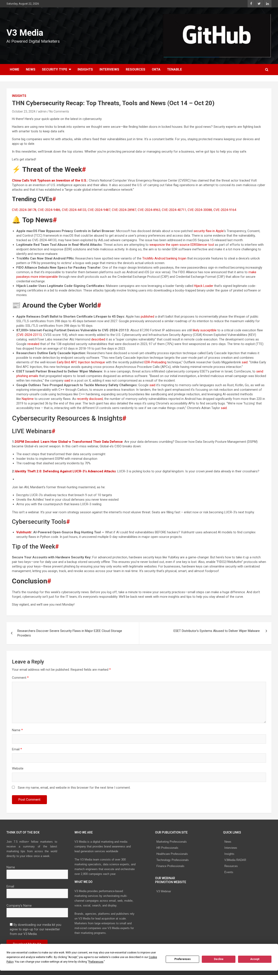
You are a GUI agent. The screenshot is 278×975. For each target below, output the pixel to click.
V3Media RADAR (235, 860)
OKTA (156, 69)
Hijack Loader (203, 286)
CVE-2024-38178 (24, 210)
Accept (254, 959)
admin (42, 111)
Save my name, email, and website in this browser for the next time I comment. (74, 788)
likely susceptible (205, 330)
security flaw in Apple (209, 231)
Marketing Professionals (171, 841)
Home (14, 69)
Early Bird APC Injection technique (81, 362)
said (245, 362)
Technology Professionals (172, 860)
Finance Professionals (170, 866)
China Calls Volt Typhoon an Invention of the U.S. (49, 180)
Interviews (109, 69)
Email (17, 749)
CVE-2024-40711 (174, 210)
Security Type (54, 69)
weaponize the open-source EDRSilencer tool (181, 245)
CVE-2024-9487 (99, 210)
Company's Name (19, 906)
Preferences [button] (96, 961)
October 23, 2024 (23, 111)
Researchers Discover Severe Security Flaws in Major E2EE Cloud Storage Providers (69, 633)
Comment (20, 678)
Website (17, 768)
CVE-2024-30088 (200, 210)
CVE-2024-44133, (74, 210)
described (98, 339)
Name (17, 730)
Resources (135, 69)
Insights (85, 69)
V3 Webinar (163, 891)
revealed (33, 344)
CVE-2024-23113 (29, 335)
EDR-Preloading (155, 362)
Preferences (182, 959)
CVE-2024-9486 (49, 210)
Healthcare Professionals (172, 853)
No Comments (59, 111)
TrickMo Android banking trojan (164, 258)
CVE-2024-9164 (224, 210)
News (30, 69)
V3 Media (25, 33)
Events (228, 872)
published (147, 316)
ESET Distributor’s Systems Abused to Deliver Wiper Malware (217, 631)
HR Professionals (167, 847)
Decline (218, 959)
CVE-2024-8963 (149, 210)
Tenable (174, 69)
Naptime (28, 399)
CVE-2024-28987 (124, 210)
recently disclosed (90, 399)
